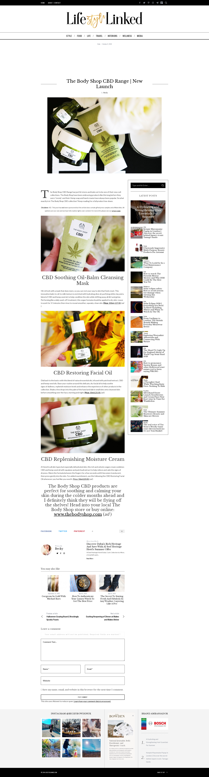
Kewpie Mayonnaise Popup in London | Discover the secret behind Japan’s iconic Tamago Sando (153, 233)
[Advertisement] (104, 62)
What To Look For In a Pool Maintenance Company (154, 265)
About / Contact (54, 3)
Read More (90, 558)
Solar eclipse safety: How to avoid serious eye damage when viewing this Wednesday (153, 293)
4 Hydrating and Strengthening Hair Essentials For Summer (148, 211)
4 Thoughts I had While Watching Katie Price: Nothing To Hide (154, 384)
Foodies (146, 391)
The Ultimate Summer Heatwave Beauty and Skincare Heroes (154, 414)
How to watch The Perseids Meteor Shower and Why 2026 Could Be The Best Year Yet (154, 278)
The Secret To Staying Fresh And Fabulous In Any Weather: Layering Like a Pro (112, 600)
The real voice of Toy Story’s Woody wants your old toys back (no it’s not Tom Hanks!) (153, 428)
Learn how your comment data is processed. (92, 701)
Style (98, 44)
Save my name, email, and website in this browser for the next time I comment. (83, 690)
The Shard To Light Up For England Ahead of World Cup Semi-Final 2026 (154, 353)
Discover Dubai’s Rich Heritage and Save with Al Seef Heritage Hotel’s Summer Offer (104, 547)
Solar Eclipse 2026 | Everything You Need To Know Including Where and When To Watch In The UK (153, 307)
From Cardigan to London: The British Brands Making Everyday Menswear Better (153, 322)
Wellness (146, 287)
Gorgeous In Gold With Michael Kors (54, 597)
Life (144, 227)
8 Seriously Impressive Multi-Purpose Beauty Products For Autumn (154, 250)
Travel (145, 333)
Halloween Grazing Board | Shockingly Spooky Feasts (62, 616)
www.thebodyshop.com (78, 514)
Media (145, 380)
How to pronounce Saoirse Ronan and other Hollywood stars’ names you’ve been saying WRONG (154, 367)
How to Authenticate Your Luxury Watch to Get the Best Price (82, 598)
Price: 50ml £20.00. (81, 479)
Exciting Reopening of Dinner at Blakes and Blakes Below (102, 616)
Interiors (146, 261)
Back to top (161, 772)
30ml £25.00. (93, 392)
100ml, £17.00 (112, 303)
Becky (105, 92)
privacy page (116, 211)
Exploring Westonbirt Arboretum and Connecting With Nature (153, 338)
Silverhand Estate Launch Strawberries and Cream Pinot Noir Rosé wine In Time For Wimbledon (154, 397)
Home (43, 3)
